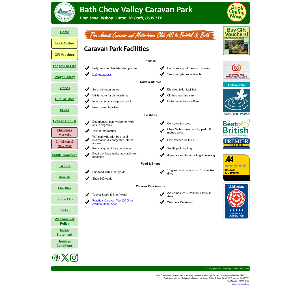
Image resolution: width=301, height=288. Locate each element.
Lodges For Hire (64, 66)
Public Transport (64, 155)
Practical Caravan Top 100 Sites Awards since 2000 (113, 202)
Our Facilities (64, 99)
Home (64, 32)
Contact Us (65, 199)
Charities (64, 188)
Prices (64, 110)
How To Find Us (64, 121)
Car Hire (65, 166)
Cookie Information (240, 284)
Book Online (64, 43)
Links (64, 210)
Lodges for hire (101, 74)
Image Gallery (64, 77)
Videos (65, 88)
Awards (64, 177)
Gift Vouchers (64, 55)
